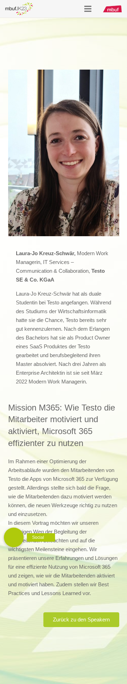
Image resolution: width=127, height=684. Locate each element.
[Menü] (88, 9)
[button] (14, 537)
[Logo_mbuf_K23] (19, 8)
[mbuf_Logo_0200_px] (112, 8)
